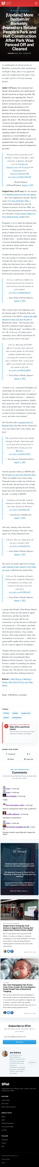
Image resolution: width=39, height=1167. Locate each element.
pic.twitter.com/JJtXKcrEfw (19, 509)
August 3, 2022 (27, 185)
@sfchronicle (17, 170)
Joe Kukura (24, 11)
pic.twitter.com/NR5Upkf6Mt (19, 370)
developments (16, 717)
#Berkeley (19, 450)
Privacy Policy (6, 1159)
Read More (32, 1062)
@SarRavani (23, 164)
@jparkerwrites (12, 167)
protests (6, 717)
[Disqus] (19, 811)
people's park (26, 713)
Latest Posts (6, 1100)
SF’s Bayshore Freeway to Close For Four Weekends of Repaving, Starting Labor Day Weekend (20, 874)
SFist (5, 1084)
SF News (13, 11)
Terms (3, 1163)
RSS (3, 1146)
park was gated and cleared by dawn (21, 474)
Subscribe (19, 1042)
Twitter (4, 1143)
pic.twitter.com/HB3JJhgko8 (19, 292)
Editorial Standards (8, 1123)
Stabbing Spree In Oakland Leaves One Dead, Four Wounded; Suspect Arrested (19, 865)
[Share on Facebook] (12, 951)
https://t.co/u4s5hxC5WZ (19, 173)
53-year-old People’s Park (19, 200)
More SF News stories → (19, 891)
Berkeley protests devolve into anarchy (21, 194)
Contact (4, 1130)
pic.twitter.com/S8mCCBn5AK (19, 177)
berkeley (15, 713)
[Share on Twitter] (8, 951)
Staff (3, 1120)
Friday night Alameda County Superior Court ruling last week (19, 566)
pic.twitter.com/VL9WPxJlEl (19, 592)
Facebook (5, 1140)
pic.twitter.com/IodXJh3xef (20, 546)
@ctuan (25, 167)
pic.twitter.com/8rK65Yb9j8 (19, 454)
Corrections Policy (7, 1126)
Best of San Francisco (9, 1107)
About (4, 1116)
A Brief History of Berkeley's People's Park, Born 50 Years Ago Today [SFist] (17, 682)
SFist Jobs (5, 1103)
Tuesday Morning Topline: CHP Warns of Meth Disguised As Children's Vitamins (19, 884)
